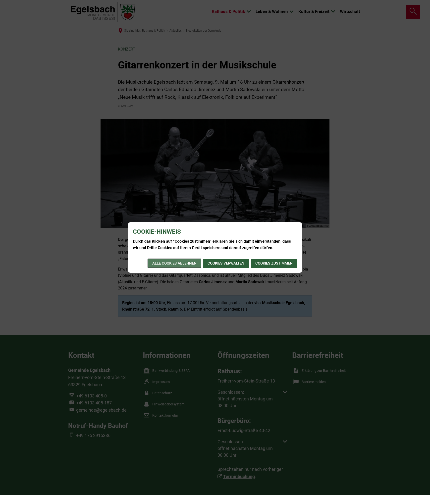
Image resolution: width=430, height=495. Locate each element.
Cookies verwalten (226, 263)
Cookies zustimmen (274, 263)
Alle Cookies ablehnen (174, 263)
